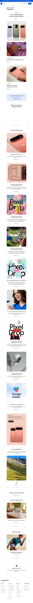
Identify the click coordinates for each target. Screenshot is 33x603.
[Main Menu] (1, 3)
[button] (22, 3)
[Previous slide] (5, 125)
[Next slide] (28, 125)
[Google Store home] (4, 3)
